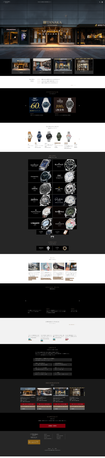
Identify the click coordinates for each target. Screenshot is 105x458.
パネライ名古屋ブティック (56, 277)
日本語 (55, 448)
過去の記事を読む (71, 260)
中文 (52, 448)
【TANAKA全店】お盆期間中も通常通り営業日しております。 (50, 81)
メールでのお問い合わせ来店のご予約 (28, 406)
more (72, 85)
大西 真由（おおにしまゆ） (48, 279)
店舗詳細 (23, 408)
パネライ (62, 277)
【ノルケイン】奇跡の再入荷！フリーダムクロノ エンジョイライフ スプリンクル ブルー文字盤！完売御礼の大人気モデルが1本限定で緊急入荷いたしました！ (46, 275)
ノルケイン (42, 279)
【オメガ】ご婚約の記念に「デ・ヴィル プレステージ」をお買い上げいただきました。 (71, 336)
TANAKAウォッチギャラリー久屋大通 (33, 277)
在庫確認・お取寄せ (52, 425)
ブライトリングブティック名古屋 (70, 278)
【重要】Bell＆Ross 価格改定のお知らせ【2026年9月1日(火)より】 (50, 79)
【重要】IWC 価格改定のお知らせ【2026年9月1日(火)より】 (49, 82)
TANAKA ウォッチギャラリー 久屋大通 (27, 397)
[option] (21, 66)
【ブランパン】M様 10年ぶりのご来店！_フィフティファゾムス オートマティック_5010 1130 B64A (33, 336)
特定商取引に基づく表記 (34, 437)
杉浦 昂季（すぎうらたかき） (69, 280)
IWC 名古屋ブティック (74, 397)
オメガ (42, 341)
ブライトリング (67, 279)
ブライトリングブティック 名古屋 (59, 397)
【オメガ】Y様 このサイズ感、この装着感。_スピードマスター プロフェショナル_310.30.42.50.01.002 (58, 336)
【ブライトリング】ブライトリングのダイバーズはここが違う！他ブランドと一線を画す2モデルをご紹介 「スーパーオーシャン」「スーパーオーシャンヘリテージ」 (70, 275)
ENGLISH (49, 448)
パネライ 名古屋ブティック (41, 397)
